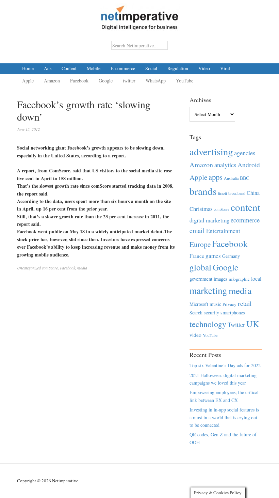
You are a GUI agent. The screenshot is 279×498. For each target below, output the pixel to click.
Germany (231, 256)
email (197, 230)
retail (244, 303)
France (197, 255)
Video (204, 68)
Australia (231, 178)
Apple (28, 80)
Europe (200, 244)
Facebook (79, 80)
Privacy (229, 304)
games (213, 256)
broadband (236, 193)
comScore (50, 267)
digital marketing (209, 220)
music (215, 304)
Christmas (201, 209)
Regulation (177, 68)
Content (69, 68)
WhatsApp (156, 80)
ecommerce (245, 220)
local (256, 278)
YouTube (184, 80)
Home (28, 68)
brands (203, 191)
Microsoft (199, 304)
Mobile (93, 68)
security (211, 312)
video (195, 334)
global (200, 267)
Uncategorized (29, 267)
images (220, 279)
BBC (244, 178)
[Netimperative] (140, 15)
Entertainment (223, 231)
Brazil (222, 193)
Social (151, 68)
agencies (244, 153)
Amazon (52, 80)
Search (196, 312)
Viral (225, 68)
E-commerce (123, 68)
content (245, 207)
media (82, 267)
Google (106, 80)
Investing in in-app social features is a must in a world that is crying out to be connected (224, 417)
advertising (211, 151)
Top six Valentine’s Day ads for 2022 (225, 365)
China (253, 192)
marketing (208, 290)
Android (248, 164)
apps (216, 177)
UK (252, 323)
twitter (129, 80)
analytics (225, 164)
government (201, 279)
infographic (239, 279)
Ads (47, 68)
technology (208, 323)
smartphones (232, 312)
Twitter (236, 325)
